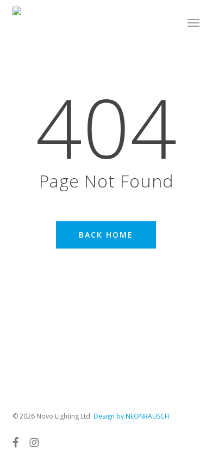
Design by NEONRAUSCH (131, 416)
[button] (193, 22)
